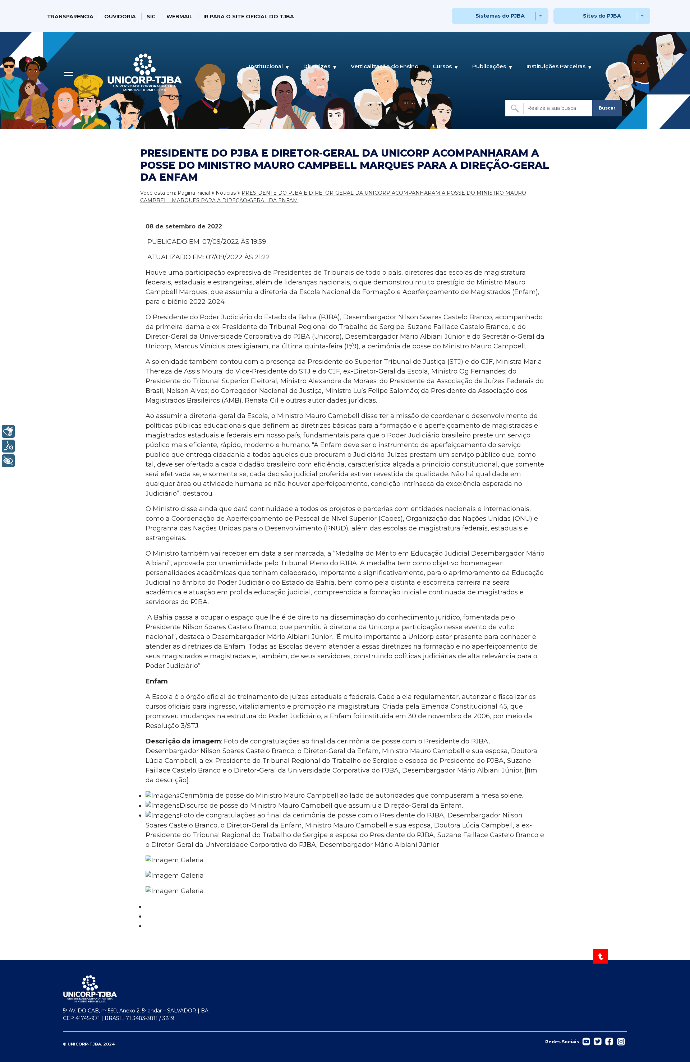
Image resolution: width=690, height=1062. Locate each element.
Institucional (266, 66)
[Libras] (8, 431)
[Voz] (8, 446)
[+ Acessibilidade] (8, 460)
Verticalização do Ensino (384, 66)
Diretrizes (316, 66)
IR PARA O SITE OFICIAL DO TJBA (248, 16)
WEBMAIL (179, 16)
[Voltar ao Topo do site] (601, 956)
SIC (151, 16)
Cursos (442, 66)
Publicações (489, 66)
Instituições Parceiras (555, 66)
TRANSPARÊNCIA (70, 16)
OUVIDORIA (120, 16)
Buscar (607, 108)
